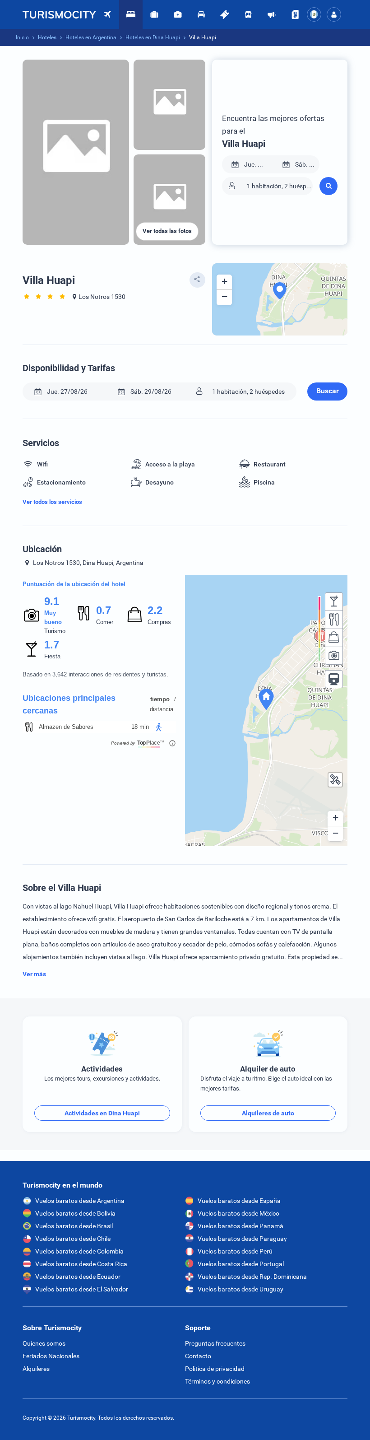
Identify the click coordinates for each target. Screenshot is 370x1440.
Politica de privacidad (215, 1368)
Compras (159, 622)
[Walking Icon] (158, 727)
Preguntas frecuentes (215, 1343)
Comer (104, 622)
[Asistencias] (178, 14)
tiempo (160, 699)
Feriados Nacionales (51, 1356)
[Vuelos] (59, 14)
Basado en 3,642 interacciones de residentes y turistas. (95, 674)
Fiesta (52, 656)
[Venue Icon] (28, 727)
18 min (140, 726)
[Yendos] (295, 14)
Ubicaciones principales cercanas (69, 704)
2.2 (155, 610)
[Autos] (201, 14)
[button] (334, 14)
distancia (161, 709)
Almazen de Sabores (66, 726)
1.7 (51, 644)
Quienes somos (44, 1343)
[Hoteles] (131, 14)
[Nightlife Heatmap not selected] (334, 601)
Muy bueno (53, 617)
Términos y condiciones (217, 1381)
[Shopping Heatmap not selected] (334, 638)
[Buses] (248, 14)
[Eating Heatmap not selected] (334, 619)
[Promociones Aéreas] (271, 14)
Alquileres (36, 1368)
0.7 (103, 610)
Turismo (54, 631)
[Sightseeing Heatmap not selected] (334, 656)
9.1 (51, 601)
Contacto (198, 1356)
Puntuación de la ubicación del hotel (74, 584)
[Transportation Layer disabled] (334, 679)
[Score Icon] (32, 615)
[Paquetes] (154, 14)
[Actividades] (224, 14)
